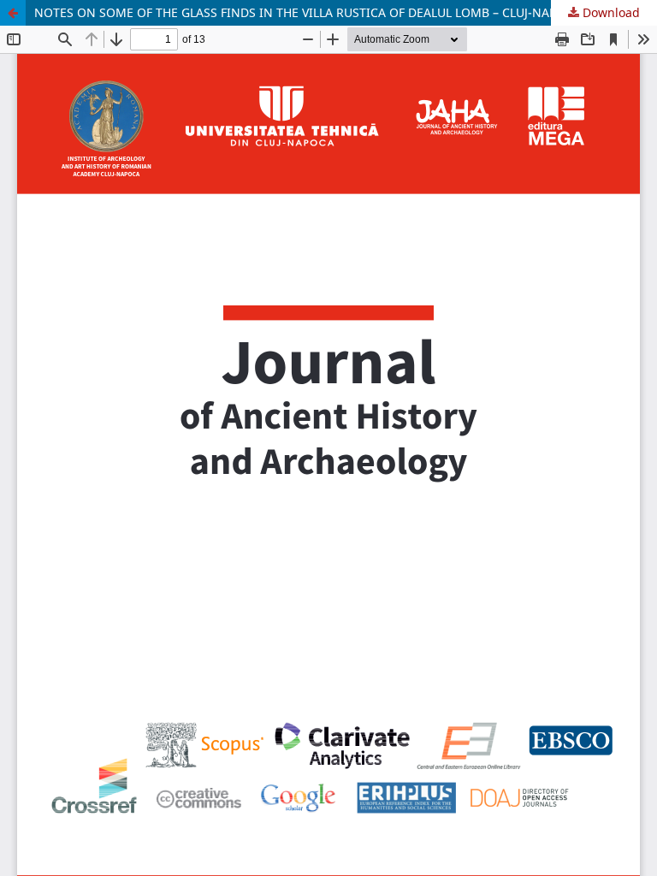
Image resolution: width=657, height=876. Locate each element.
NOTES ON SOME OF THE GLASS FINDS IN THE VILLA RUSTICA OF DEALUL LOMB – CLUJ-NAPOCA (307, 12)
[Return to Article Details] (13, 13)
